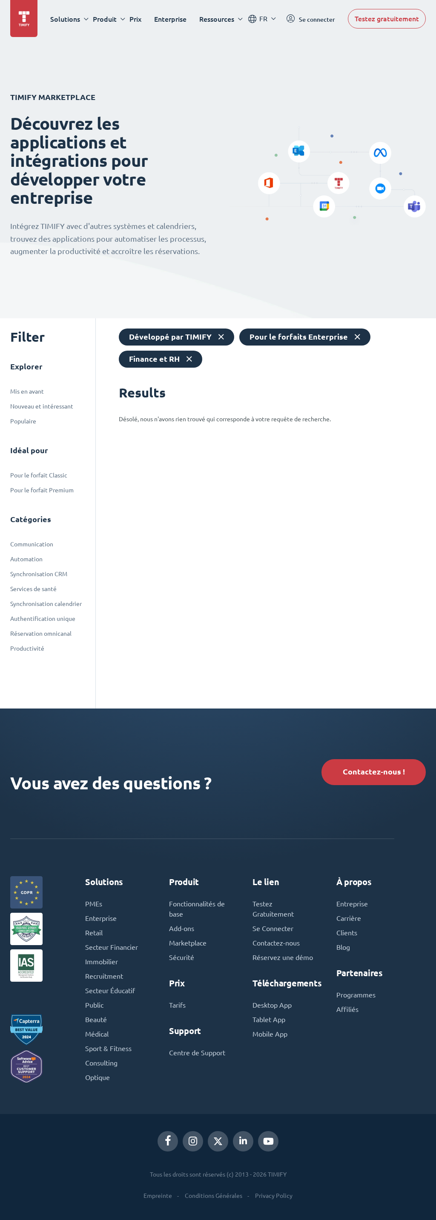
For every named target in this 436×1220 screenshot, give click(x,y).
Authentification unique (42, 618)
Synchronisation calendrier (46, 603)
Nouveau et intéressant (41, 406)
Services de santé (33, 589)
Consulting (101, 1063)
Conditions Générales (213, 1195)
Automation (26, 559)
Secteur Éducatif (110, 990)
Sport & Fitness (108, 1048)
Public (94, 1005)
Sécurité (181, 957)
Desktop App (272, 1005)
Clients (346, 933)
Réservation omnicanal (41, 633)
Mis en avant (27, 391)
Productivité (27, 648)
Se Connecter (272, 928)
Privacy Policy (274, 1195)
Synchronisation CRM (38, 574)
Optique (97, 1077)
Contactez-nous (276, 943)
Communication (31, 544)
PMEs (93, 904)
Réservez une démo (282, 957)
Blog (343, 947)
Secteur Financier (111, 947)
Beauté (96, 1019)
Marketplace (188, 943)
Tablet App (268, 1019)
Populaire (23, 421)
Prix (135, 19)
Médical (97, 1034)
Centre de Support (197, 1053)
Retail (94, 933)
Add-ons (181, 928)
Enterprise (170, 19)
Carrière (348, 918)
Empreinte (157, 1195)
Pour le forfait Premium (42, 490)
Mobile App (269, 1034)
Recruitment (104, 976)
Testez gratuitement (387, 18)
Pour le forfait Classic (38, 475)
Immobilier (101, 962)
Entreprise (352, 904)
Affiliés (347, 1009)
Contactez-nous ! (374, 771)
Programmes (356, 995)
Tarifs (177, 1005)
